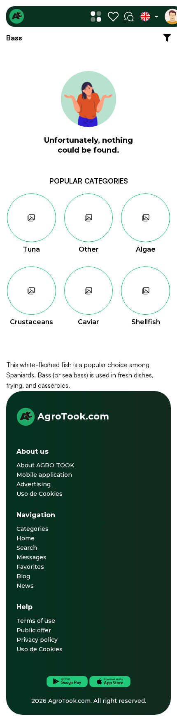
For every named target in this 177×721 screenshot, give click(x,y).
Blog (23, 576)
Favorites (30, 566)
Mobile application (44, 474)
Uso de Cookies (39, 493)
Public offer (33, 630)
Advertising (33, 484)
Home (25, 538)
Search (26, 547)
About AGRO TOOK (45, 465)
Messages (31, 557)
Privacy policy (37, 639)
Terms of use (35, 620)
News (25, 585)
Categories (32, 529)
